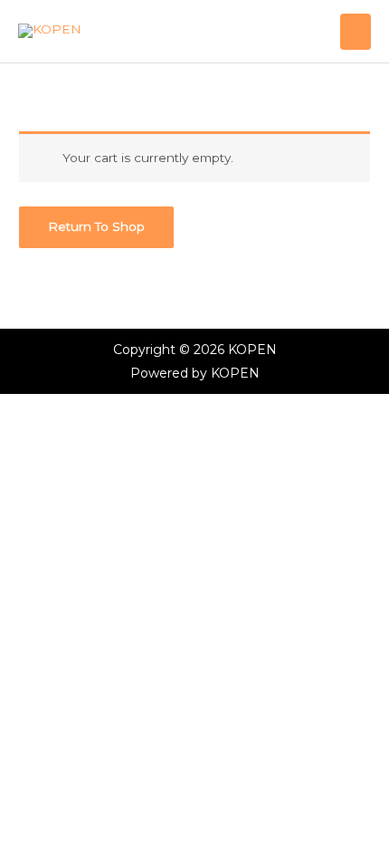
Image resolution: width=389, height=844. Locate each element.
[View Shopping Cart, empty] (322, 31)
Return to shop (96, 226)
